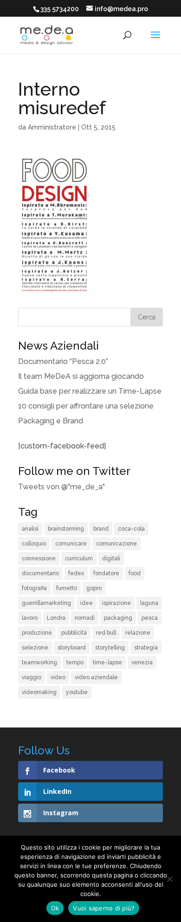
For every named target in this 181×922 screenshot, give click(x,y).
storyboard (72, 647)
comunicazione (116, 543)
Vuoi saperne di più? (104, 908)
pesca (150, 618)
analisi (30, 529)
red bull (106, 633)
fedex (76, 573)
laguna (149, 603)
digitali (111, 558)
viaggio (31, 677)
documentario (40, 573)
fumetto (66, 588)
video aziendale (96, 677)
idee (86, 603)
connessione (39, 558)
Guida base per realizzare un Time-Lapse (90, 391)
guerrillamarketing (46, 603)
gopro (94, 588)
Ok (55, 908)
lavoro (30, 618)
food (135, 573)
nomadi (85, 618)
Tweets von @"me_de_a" (61, 486)
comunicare (71, 543)
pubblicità (74, 633)
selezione (35, 647)
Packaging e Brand (50, 420)
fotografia (34, 588)
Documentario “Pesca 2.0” (63, 361)
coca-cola (131, 529)
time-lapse (107, 662)
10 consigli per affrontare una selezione (86, 406)
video (58, 677)
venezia (142, 662)
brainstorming (66, 529)
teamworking (39, 662)
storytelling (110, 647)
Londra (56, 618)
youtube (77, 692)
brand (101, 529)
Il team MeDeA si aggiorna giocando (81, 376)
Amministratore (52, 127)
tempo (75, 662)
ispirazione (116, 603)
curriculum (79, 558)
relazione (137, 633)
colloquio (34, 543)
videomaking (39, 692)
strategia (146, 647)
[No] (169, 878)
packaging (118, 618)
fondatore (106, 573)
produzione (37, 633)
